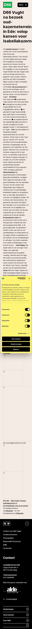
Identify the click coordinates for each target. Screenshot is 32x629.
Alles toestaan (16, 339)
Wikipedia (9, 511)
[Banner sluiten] (29, 278)
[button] (23, 5)
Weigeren (16, 349)
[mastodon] (8, 524)
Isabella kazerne (12, 49)
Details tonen (22, 333)
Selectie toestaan (16, 344)
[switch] (27, 315)
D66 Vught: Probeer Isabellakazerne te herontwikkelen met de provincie (15, 503)
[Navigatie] (26, 523)
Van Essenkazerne (19, 87)
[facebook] (5, 524)
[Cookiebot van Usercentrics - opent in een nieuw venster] (18, 278)
